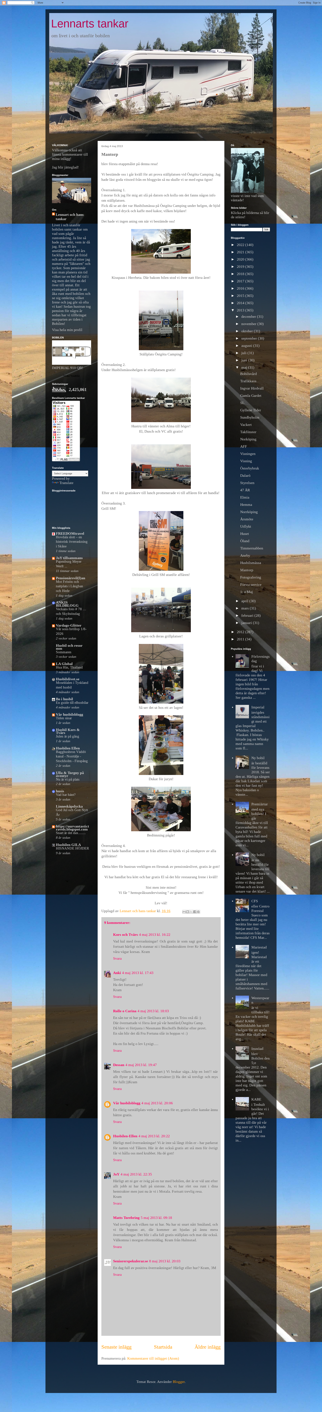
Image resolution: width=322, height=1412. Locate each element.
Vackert (246, 425)
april (245, 601)
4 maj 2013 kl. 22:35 (136, 1174)
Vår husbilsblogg (126, 1103)
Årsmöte (246, 519)
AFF (243, 446)
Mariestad (259, 947)
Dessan (118, 1065)
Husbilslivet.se (67, 679)
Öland (244, 541)
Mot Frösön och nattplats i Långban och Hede (69, 586)
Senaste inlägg (116, 1347)
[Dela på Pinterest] (198, 912)
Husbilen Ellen (68, 748)
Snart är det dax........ (71, 833)
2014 (241, 303)
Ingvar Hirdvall (252, 388)
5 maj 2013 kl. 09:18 (156, 1218)
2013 (241, 310)
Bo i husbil (64, 699)
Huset (244, 534)
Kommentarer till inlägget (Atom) (153, 1358)
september (249, 338)
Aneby (245, 555)
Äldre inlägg (208, 1347)
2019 (241, 266)
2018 (241, 274)
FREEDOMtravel (70, 533)
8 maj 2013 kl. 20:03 (164, 1261)
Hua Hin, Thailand (69, 667)
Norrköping (249, 512)
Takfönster (248, 432)
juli (244, 353)
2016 (241, 288)
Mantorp (246, 570)
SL (242, 403)
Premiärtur (259, 804)
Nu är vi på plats (67, 779)
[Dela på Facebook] (195, 912)
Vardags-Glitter (68, 625)
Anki (117, 973)
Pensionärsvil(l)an (70, 578)
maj (244, 367)
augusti (247, 345)
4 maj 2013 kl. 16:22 (154, 934)
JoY (116, 1174)
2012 (241, 632)
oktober (247, 331)
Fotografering (250, 577)
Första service (250, 584)
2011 (241, 639)
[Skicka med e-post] (184, 912)
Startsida (163, 1347)
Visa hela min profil (67, 330)
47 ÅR (245, 490)
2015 (241, 296)
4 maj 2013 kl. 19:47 (141, 1065)
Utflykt (245, 526)
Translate (66, 483)
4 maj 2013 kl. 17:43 (137, 973)
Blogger (179, 1382)
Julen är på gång (67, 736)
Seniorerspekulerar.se (130, 1261)
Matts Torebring (126, 1218)
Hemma (246, 504)
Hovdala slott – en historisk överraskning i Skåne (72, 541)
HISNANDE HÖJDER (72, 848)
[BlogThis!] (188, 912)
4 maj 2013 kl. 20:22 (154, 1136)
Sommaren (63, 652)
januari (247, 623)
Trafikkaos (248, 381)
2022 (241, 245)
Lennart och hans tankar (70, 216)
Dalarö (245, 475)
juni (244, 360)
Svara (117, 958)
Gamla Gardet (250, 395)
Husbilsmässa (250, 563)
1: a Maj (246, 592)
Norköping (248, 439)
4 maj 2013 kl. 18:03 (153, 1011)
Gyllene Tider (250, 410)
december (249, 316)
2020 (241, 259)
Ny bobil (258, 758)
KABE (256, 1099)
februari (247, 615)
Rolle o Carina (124, 1011)
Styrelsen (247, 483)
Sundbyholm (249, 417)
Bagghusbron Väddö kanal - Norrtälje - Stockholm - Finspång (72, 756)
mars (245, 608)
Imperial (257, 707)
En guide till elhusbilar (72, 703)
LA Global (64, 664)
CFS (254, 901)
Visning (246, 461)
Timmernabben (251, 548)
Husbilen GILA (68, 845)
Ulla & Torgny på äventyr (70, 774)
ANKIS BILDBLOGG (67, 603)
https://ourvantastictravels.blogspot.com (72, 827)
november (249, 324)
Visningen (247, 454)
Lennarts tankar (89, 23)
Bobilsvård (248, 374)
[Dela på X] (191, 912)
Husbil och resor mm (69, 646)
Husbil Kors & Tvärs (68, 731)
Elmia (244, 497)
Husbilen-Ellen (125, 1136)
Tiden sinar (64, 718)
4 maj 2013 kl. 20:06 (157, 1103)
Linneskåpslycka (69, 806)
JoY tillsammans (69, 558)
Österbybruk (249, 468)
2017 (241, 281)
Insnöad (257, 1049)
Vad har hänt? (65, 795)
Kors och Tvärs (125, 934)
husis (60, 791)
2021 (241, 252)
